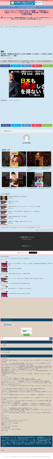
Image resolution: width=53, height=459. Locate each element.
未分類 (2, 51)
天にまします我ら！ (5, 418)
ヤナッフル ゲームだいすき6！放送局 (9, 426)
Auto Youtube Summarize (13, 100)
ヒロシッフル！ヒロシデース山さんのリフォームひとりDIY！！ (15, 420)
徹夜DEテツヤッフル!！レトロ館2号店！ (10, 423)
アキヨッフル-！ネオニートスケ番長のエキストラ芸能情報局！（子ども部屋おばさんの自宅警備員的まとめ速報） (26, 403)
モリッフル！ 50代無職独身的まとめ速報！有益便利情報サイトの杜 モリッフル (19, 408)
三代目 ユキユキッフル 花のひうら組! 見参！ (11, 429)
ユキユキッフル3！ (5, 415)
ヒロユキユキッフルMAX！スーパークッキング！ (12, 421)
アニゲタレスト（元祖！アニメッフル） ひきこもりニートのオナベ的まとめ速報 (19, 390)
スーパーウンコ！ (5, 376)
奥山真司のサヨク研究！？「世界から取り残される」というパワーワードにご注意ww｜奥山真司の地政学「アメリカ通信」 (21, 227)
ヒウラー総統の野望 (5, 427)
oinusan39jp (26, 143)
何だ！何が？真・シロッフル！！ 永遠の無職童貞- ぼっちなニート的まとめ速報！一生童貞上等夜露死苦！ (25, 381)
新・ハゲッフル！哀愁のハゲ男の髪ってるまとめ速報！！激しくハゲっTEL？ (18, 378)
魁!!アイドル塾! (4, 430)
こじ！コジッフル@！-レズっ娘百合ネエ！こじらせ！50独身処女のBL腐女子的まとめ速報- (21, 379)
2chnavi (3, 450)
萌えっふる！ (4, 417)
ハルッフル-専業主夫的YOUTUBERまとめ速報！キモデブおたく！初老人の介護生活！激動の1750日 (23, 388)
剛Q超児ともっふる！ (6, 424)
